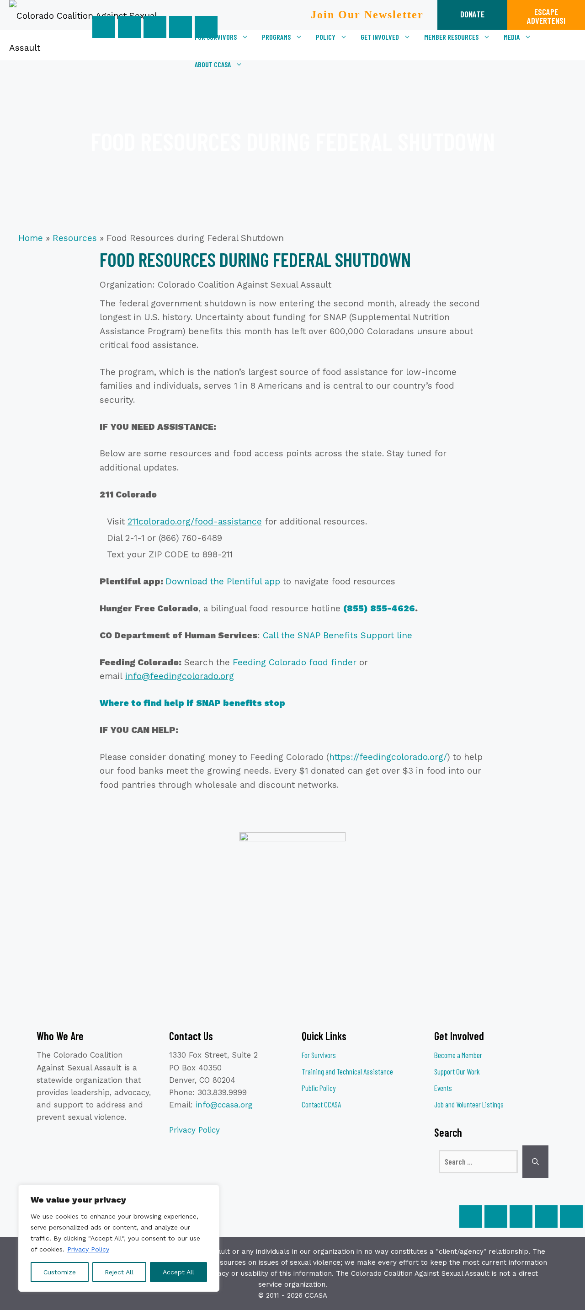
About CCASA (213, 64)
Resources (75, 238)
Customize (59, 1272)
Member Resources (451, 36)
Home (30, 238)
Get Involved (380, 36)
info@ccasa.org (224, 1104)
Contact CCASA (321, 1104)
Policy (325, 36)
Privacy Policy (88, 1249)
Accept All (178, 1272)
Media (512, 36)
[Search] (535, 1161)
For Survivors (216, 36)
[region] (118, 1238)
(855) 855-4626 (379, 608)
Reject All (119, 1272)
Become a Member (458, 1054)
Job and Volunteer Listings (469, 1104)
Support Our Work (457, 1071)
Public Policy (318, 1087)
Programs (276, 36)
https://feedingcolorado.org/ (388, 757)
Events (443, 1087)
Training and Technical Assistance (347, 1071)
